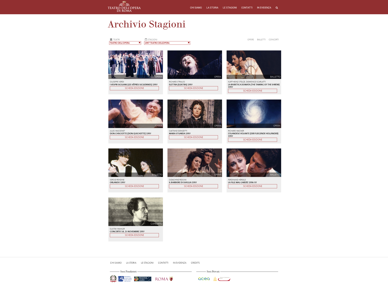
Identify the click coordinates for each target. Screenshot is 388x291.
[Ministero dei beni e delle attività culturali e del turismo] (125, 278)
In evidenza (264, 7)
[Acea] (204, 278)
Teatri (116, 39)
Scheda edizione (134, 88)
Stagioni (152, 39)
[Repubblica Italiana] (113, 278)
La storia (212, 7)
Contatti (247, 7)
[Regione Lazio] (143, 278)
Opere (251, 39)
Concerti (274, 39)
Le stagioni (230, 7)
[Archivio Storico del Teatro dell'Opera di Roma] (124, 6)
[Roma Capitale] (168, 278)
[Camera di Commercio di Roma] (221, 278)
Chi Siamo (196, 7)
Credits (195, 262)
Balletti (261, 39)
